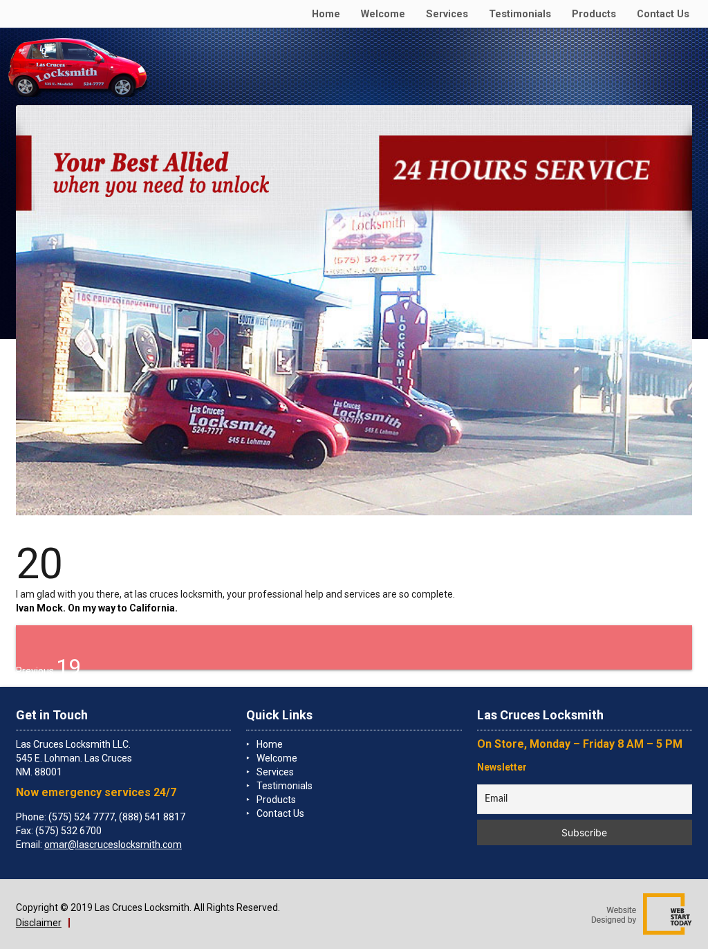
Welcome (383, 14)
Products (594, 14)
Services (447, 14)
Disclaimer (39, 922)
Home (326, 14)
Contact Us (663, 14)
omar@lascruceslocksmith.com (113, 844)
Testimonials (520, 14)
